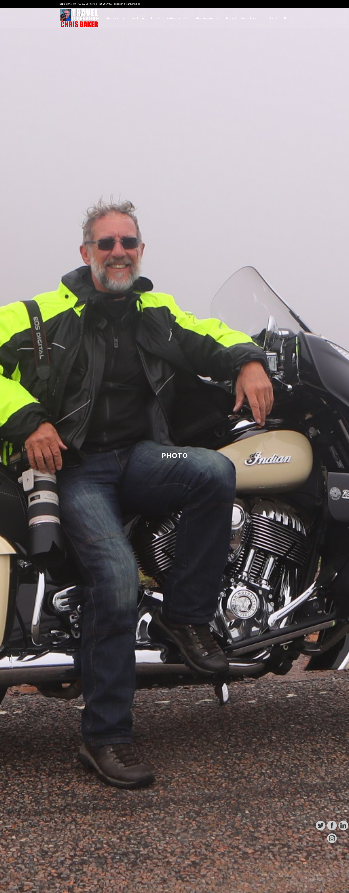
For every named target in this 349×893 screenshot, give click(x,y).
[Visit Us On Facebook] (331, 876)
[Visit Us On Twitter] (320, 876)
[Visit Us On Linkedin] (343, 876)
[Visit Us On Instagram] (331, 888)
